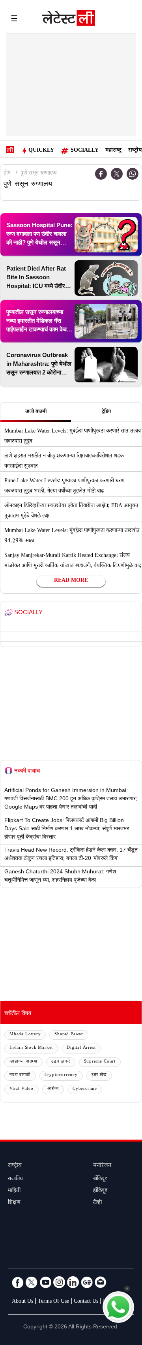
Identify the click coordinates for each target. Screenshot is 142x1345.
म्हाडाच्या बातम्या (23, 1062)
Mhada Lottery (25, 1034)
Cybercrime (85, 1089)
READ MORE (71, 581)
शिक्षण (14, 1203)
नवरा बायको (20, 1075)
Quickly (41, 151)
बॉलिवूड (100, 1179)
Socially (85, 151)
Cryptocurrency (61, 1075)
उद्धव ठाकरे (60, 1062)
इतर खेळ (99, 1075)
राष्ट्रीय (135, 151)
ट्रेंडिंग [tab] (106, 412)
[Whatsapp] (132, 174)
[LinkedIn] (73, 1282)
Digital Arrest (81, 1048)
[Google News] (87, 1282)
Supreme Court (100, 1062)
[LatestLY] (68, 20)
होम (7, 173)
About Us (22, 1302)
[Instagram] (59, 1282)
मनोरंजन (102, 1166)
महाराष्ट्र (113, 151)
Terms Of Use (53, 1302)
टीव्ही (97, 1203)
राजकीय (15, 1179)
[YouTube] (45, 1282)
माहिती (14, 1191)
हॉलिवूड (100, 1191)
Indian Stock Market (31, 1048)
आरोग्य (53, 1089)
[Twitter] (117, 174)
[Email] (100, 1282)
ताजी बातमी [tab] (36, 412)
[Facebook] (18, 1282)
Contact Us (86, 1302)
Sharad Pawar (68, 1034)
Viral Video (21, 1089)
